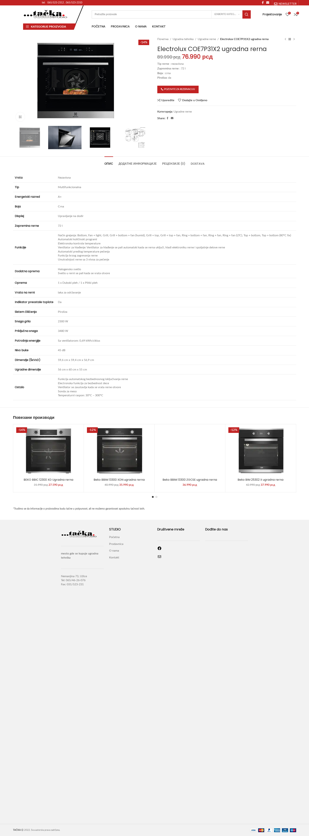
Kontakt (114, 557)
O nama (114, 550)
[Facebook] (159, 549)
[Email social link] (172, 118)
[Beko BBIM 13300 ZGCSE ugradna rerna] (189, 451)
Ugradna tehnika (183, 39)
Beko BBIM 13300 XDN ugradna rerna (119, 480)
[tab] (108, 161)
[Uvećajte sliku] (20, 116)
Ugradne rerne (207, 39)
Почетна (162, 39)
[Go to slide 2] (156, 497)
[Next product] (294, 39)
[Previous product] (285, 39)
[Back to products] (290, 39)
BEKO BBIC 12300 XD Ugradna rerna (48, 480)
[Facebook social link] (167, 118)
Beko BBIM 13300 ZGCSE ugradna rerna (190, 480)
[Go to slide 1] (153, 497)
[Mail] (159, 557)
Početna (114, 537)
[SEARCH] (246, 14)
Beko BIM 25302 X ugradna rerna (260, 480)
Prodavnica (116, 544)
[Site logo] (45, 14)
